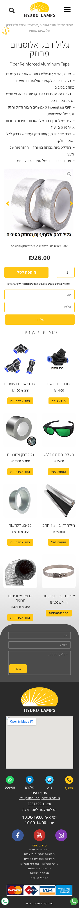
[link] (5, 30)
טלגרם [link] (29, 787)
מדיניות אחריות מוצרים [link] (39, 854)
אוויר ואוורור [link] (48, 25)
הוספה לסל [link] (58, 472)
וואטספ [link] (10, 787)
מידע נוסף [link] (59, 401)
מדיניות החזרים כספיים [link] (39, 859)
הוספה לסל (26, 272)
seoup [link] (29, 903)
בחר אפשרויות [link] (20, 401)
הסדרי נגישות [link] (40, 878)
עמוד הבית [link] (65, 25)
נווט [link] (49, 787)
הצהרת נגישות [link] (39, 873)
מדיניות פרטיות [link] (39, 849)
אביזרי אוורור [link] (29, 25)
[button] (67, 9)
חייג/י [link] (69, 788)
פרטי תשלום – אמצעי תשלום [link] (39, 864)
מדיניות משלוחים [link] (39, 868)
